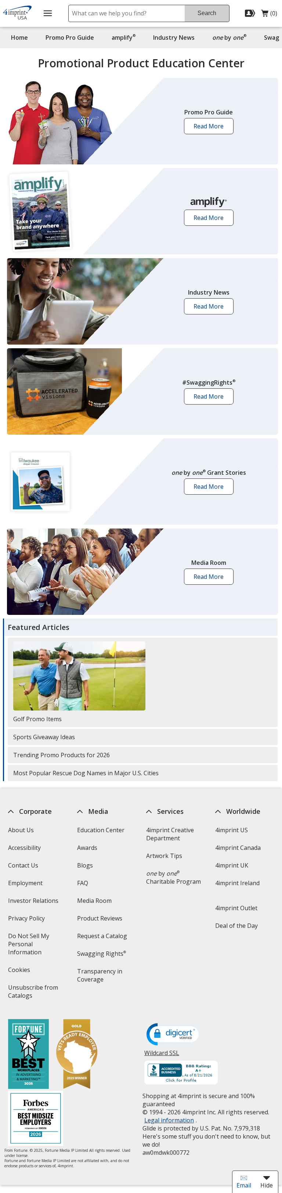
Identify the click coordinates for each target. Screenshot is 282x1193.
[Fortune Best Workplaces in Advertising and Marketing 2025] (28, 1055)
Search (207, 13)
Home (19, 37)
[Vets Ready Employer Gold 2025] (76, 1055)
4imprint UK (231, 865)
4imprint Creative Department (170, 834)
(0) (269, 15)
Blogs (85, 865)
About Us (20, 830)
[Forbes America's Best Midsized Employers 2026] (35, 1119)
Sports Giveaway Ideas (44, 737)
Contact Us (23, 865)
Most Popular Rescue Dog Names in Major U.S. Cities (86, 773)
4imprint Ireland (237, 883)
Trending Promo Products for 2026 (61, 755)
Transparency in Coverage (100, 977)
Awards (87, 848)
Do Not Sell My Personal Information (35, 946)
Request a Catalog (102, 936)
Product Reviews (99, 918)
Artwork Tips (164, 856)
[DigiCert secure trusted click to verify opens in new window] (174, 1035)
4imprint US (231, 830)
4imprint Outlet (236, 908)
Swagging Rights (101, 954)
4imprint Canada (238, 848)
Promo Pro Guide (70, 37)
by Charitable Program (173, 877)
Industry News (174, 37)
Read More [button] (211, 128)
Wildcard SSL (161, 1055)
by (231, 37)
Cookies (20, 972)
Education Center (100, 830)
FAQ (82, 883)
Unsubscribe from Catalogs (33, 993)
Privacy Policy (27, 920)
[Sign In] (251, 13)
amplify (123, 37)
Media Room (94, 901)
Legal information (169, 1120)
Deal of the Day (236, 926)
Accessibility (24, 848)
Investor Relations (34, 903)
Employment (25, 883)
